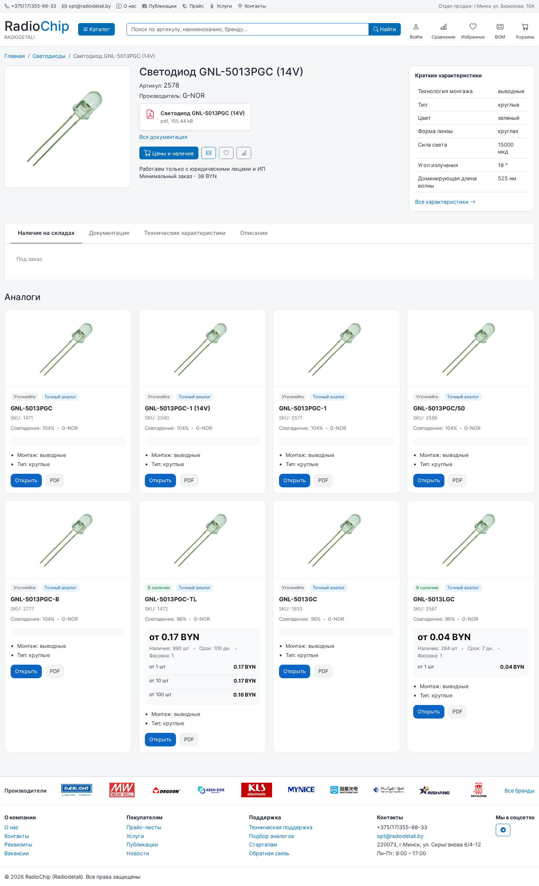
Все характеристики (442, 202)
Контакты (255, 6)
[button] (416, 26)
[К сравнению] (243, 153)
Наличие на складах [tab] (46, 232)
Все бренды (520, 790)
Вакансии (16, 853)
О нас (130, 6)
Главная (14, 56)
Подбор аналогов (271, 836)
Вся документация (163, 137)
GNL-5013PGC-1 (303, 408)
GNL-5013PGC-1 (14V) (177, 408)
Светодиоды (49, 56)
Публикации (163, 6)
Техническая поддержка (280, 827)
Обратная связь (269, 853)
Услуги (224, 6)
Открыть (26, 480)
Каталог (99, 29)
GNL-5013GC (298, 599)
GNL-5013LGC (434, 599)
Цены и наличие (172, 153)
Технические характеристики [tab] (184, 232)
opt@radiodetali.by (90, 6)
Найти (387, 29)
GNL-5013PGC (31, 408)
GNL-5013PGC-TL (171, 599)
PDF (55, 480)
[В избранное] (226, 153)
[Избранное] (473, 26)
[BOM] (500, 26)
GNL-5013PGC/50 (439, 408)
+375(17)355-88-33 (33, 6)
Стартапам (263, 844)
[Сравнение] (443, 26)
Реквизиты (18, 844)
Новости (137, 853)
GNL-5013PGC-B (35, 599)
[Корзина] (525, 26)
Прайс (197, 6)
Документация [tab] (109, 232)
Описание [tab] (254, 232)
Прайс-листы (143, 827)
